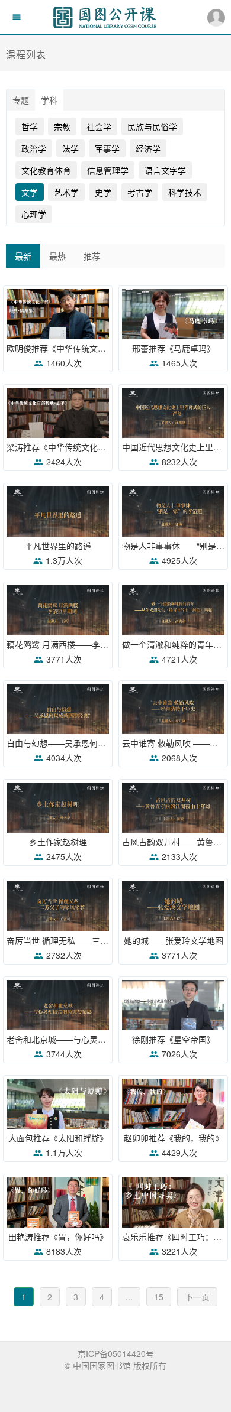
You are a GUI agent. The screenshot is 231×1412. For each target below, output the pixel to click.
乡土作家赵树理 (58, 842)
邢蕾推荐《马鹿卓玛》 (173, 348)
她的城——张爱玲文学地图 (173, 940)
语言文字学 (165, 170)
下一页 (197, 1297)
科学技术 (184, 192)
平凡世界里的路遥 (58, 545)
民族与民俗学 (152, 126)
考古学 (139, 192)
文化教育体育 (46, 170)
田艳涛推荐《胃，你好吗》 (58, 1236)
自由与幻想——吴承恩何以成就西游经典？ (85, 743)
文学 (29, 192)
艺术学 (66, 192)
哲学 (29, 126)
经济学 (148, 148)
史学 (103, 192)
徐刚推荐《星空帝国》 (173, 1039)
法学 (70, 148)
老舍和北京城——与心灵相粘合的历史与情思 (89, 1039)
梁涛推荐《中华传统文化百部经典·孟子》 (82, 447)
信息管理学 (108, 170)
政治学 (33, 148)
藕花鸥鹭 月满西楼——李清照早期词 (74, 644)
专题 (20, 100)
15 (158, 1297)
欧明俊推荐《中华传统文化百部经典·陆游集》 (91, 348)
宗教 (62, 126)
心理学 (33, 214)
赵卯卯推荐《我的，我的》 (173, 1138)
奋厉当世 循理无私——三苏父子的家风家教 (86, 940)
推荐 (92, 256)
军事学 (107, 148)
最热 (57, 256)
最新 (23, 256)
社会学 (98, 126)
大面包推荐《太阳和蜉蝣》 (58, 1138)
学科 (49, 100)
